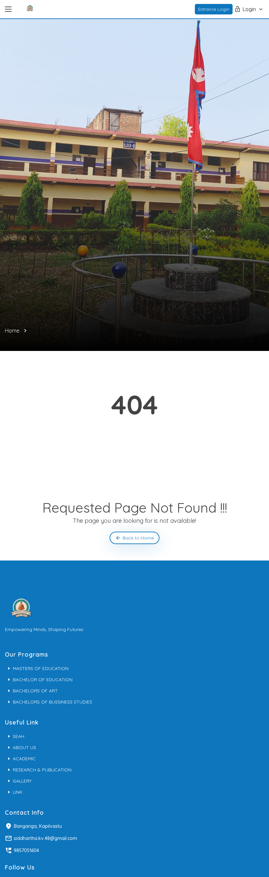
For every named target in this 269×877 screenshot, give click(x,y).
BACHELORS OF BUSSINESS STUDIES (52, 702)
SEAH (18, 736)
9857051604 (26, 850)
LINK (17, 792)
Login (249, 9)
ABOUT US (24, 747)
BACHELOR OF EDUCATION (42, 680)
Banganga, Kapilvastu (38, 826)
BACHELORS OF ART (35, 691)
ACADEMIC (24, 759)
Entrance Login (213, 9)
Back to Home (138, 538)
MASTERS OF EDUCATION (41, 668)
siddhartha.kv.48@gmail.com (45, 838)
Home (12, 330)
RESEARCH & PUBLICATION (42, 770)
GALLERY (22, 781)
